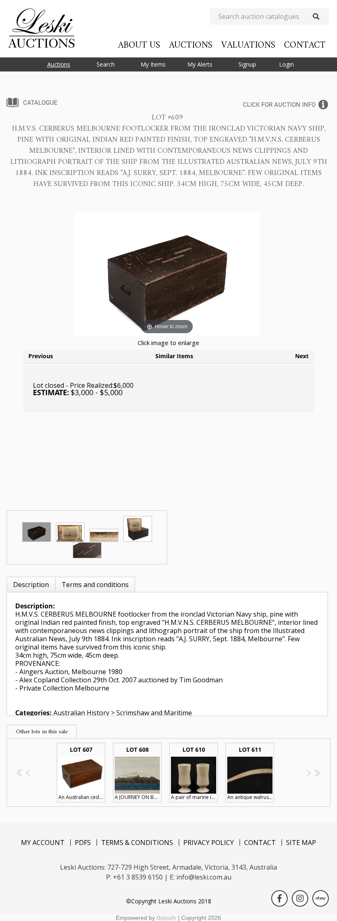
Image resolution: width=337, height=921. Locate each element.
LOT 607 (81, 773)
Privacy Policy (208, 842)
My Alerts (199, 64)
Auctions (190, 45)
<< (19, 772)
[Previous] (91, 274)
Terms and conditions (95, 584)
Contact (304, 45)
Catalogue (40, 102)
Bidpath (166, 917)
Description (31, 584)
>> (317, 772)
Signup (247, 64)
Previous (40, 356)
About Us (139, 45)
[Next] (243, 274)
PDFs (83, 842)
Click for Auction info (279, 104)
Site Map (301, 842)
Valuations (248, 45)
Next (302, 356)
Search (106, 64)
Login (286, 64)
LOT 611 (250, 773)
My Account (43, 842)
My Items (153, 64)
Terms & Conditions (137, 842)
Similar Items (174, 356)
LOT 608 (138, 773)
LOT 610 (194, 773)
